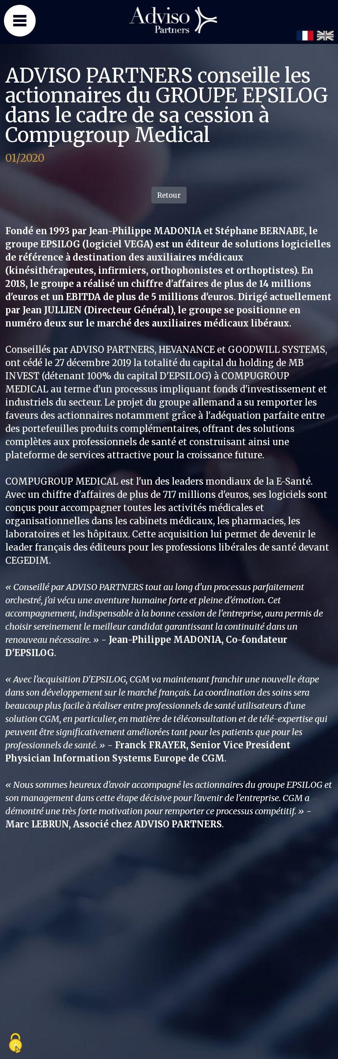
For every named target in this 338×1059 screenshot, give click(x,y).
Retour (169, 195)
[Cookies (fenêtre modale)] (15, 1044)
